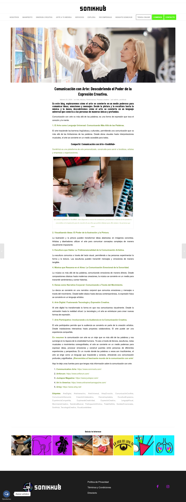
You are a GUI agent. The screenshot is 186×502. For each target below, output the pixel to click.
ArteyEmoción (107, 393)
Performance (91, 99)
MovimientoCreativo (60, 404)
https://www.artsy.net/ (72, 386)
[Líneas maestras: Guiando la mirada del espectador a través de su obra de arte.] (164, 445)
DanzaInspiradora (105, 397)
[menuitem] (14, 17)
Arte (77, 99)
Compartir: (76, 144)
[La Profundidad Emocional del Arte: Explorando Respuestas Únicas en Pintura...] (184, 251)
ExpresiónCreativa (108, 400)
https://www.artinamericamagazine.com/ (88, 382)
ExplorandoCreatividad (86, 400)
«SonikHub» (109, 144)
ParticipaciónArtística (93, 404)
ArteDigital (67, 393)
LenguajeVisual (127, 400)
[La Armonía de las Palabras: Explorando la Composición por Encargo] (21, 445)
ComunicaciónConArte (124, 393)
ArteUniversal (93, 393)
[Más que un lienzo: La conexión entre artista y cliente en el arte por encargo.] (144, 445)
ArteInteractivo (79, 393)
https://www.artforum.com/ (77, 373)
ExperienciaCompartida (61, 400)
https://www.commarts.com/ (89, 369)
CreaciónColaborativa (84, 397)
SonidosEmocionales (125, 404)
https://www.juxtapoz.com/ (87, 377)
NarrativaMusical (76, 404)
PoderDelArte (109, 404)
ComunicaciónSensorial (61, 397)
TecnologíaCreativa (68, 407)
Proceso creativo (103, 99)
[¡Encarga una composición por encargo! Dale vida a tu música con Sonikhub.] (123, 445)
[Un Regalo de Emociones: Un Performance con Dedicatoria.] (2, 251)
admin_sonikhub (120, 99)
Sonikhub (56, 407)
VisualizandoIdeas (84, 407)
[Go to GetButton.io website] (6, 499)
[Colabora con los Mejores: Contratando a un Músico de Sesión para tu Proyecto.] (62, 445)
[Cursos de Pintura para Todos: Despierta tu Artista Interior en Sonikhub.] (42, 445)
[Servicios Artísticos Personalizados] (103, 445)
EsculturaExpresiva (125, 397)
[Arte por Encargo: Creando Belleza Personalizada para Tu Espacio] (83, 445)
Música (83, 99)
